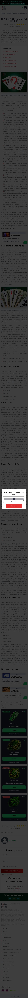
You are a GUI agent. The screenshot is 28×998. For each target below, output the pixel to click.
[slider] (14, 499)
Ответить (14, 506)
